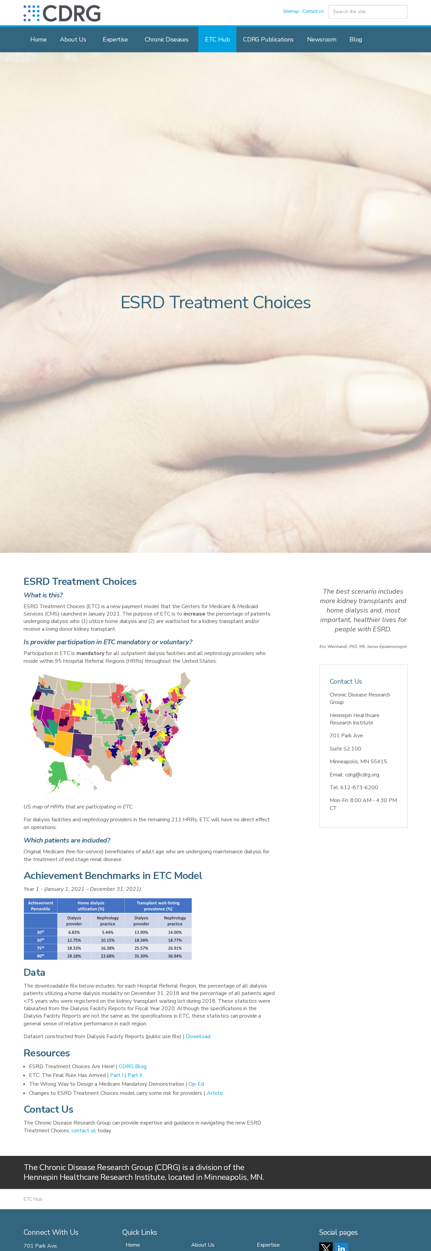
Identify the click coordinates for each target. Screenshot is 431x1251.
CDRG (62, 13)
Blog (356, 39)
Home (38, 39)
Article (215, 1093)
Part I (116, 1075)
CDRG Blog (132, 1066)
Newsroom (321, 39)
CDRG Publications (268, 39)
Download (198, 1036)
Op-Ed (196, 1084)
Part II (135, 1075)
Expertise (115, 39)
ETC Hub (217, 39)
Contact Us (313, 11)
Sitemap (291, 11)
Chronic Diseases (167, 39)
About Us (73, 39)
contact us (83, 1130)
